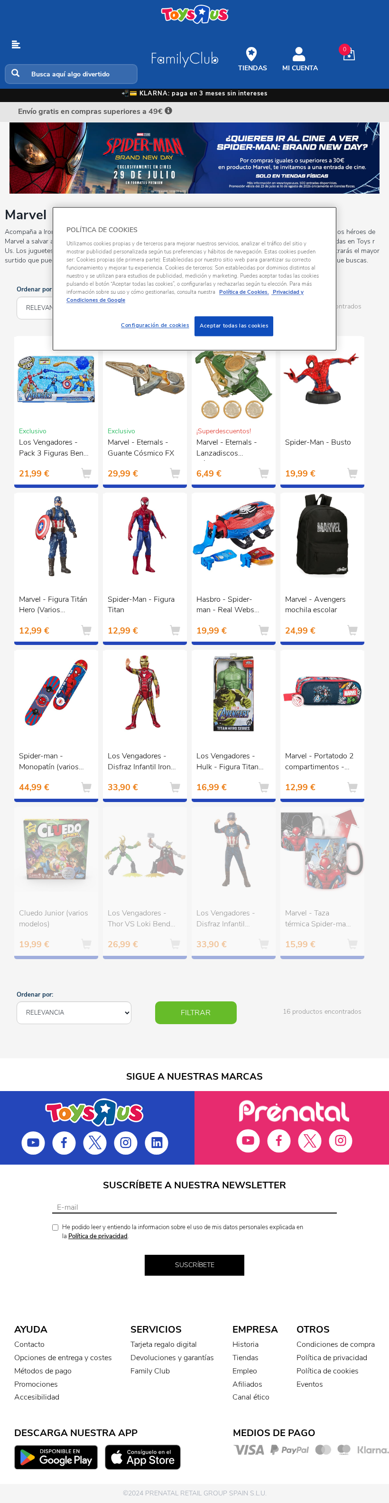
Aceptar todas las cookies (234, 326)
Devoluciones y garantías (172, 1358)
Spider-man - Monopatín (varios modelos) (49, 763)
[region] (194, 279)
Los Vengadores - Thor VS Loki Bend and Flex (139, 920)
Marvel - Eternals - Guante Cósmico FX (141, 447)
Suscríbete (194, 1265)
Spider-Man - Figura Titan (141, 605)
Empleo (244, 1371)
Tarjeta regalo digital (163, 1344)
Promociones (36, 1384)
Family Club (150, 1371)
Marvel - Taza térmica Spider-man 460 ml (317, 920)
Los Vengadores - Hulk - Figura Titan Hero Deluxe (227, 763)
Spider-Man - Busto (318, 442)
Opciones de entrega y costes (63, 1358)
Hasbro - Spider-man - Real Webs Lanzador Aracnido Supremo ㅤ (227, 606)
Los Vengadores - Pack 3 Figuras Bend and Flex (53, 449)
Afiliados (247, 1384)
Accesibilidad (36, 1397)
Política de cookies (327, 1371)
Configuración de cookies (155, 325)
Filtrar (196, 1013)
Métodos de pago (43, 1371)
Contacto (29, 1344)
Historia (245, 1344)
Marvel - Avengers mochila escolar (315, 605)
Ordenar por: (35, 289)
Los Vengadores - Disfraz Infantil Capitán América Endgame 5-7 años (228, 920)
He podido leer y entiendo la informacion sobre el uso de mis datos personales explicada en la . (182, 1232)
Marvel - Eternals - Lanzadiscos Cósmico (226, 449)
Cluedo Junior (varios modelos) (53, 918)
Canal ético (250, 1397)
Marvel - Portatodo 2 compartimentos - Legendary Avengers (319, 763)
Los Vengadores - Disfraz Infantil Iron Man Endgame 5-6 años (139, 763)
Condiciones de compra (335, 1344)
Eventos (309, 1384)
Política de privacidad (98, 1236)
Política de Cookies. (244, 292)
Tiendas (245, 1358)
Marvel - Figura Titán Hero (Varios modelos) (53, 606)
